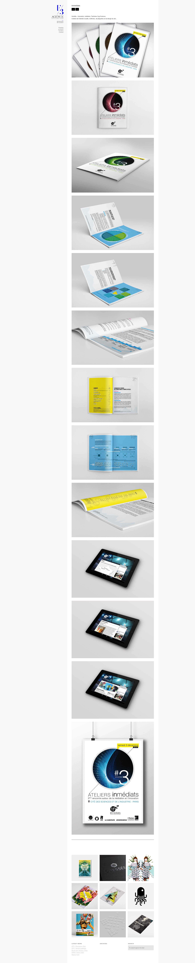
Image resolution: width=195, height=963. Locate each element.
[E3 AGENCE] (57, 13)
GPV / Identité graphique (79, 948)
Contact (61, 32)
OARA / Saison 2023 (78, 952)
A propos (60, 30)
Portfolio (61, 28)
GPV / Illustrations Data (79, 946)
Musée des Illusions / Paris (80, 950)
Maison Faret (75, 955)
